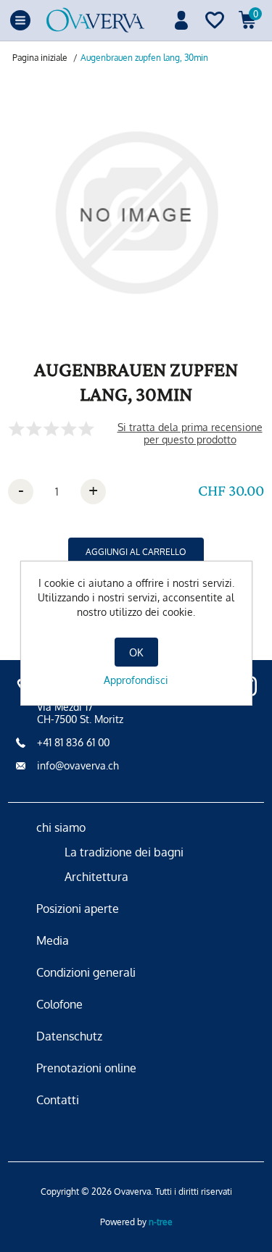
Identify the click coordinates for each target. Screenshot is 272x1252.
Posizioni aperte (77, 908)
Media (52, 940)
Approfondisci (136, 680)
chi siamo (61, 827)
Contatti (57, 1100)
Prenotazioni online (86, 1068)
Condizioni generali (86, 972)
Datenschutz (69, 1036)
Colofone (59, 1004)
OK (136, 652)
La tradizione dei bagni (124, 852)
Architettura (96, 876)
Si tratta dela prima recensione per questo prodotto (190, 433)
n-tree (161, 1221)
